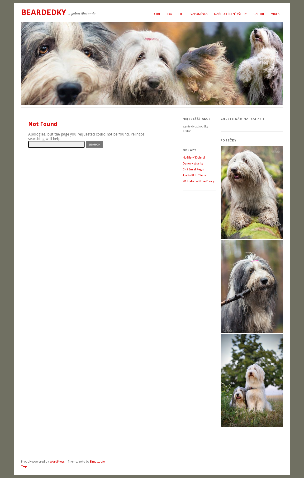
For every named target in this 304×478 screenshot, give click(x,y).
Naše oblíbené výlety (230, 14)
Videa (275, 14)
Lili (181, 14)
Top (24, 466)
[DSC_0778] (252, 426)
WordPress (57, 461)
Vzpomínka (199, 14)
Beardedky (43, 12)
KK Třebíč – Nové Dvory (198, 181)
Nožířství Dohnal (194, 157)
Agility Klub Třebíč (195, 175)
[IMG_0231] (252, 238)
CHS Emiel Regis (193, 169)
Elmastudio (97, 461)
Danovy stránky (193, 163)
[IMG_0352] (252, 332)
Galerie (259, 14)
